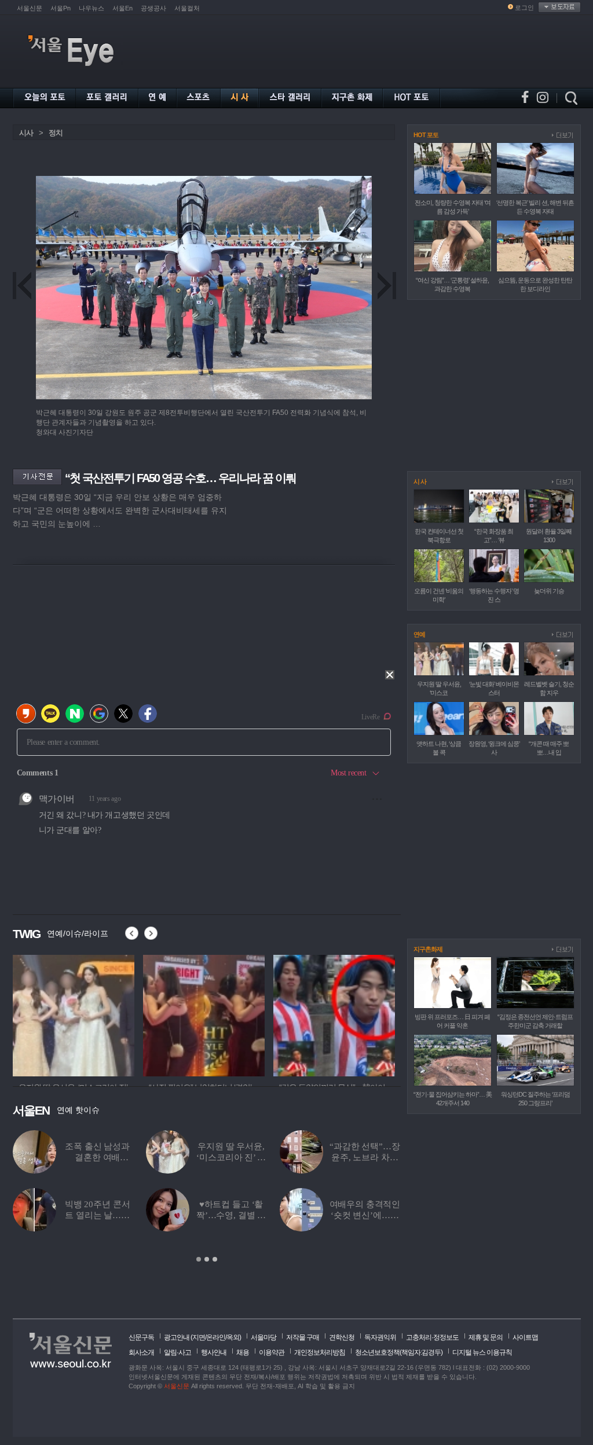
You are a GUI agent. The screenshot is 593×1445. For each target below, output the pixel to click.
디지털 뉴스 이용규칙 (482, 1352)
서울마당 (263, 1337)
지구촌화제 (427, 949)
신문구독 (141, 1337)
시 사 (419, 481)
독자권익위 (380, 1337)
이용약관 (271, 1352)
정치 (56, 132)
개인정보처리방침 (319, 1352)
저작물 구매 (302, 1337)
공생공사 (153, 8)
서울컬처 (187, 8)
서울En (122, 8)
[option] (75, 1014)
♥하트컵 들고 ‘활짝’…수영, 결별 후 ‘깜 (231, 1215)
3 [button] (215, 1259)
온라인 (215, 1337)
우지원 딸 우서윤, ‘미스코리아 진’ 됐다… (230, 1157)
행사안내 (213, 1352)
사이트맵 (525, 1337)
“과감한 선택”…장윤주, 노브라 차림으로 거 (365, 1157)
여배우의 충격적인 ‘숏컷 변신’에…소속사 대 (365, 1215)
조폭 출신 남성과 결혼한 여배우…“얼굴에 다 (97, 1157)
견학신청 (341, 1337)
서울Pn (60, 8)
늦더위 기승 (549, 590)
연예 (419, 634)
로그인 (524, 7)
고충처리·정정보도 (432, 1337)
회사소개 (141, 1352)
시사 (26, 132)
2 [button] (206, 1259)
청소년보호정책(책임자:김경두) (398, 1352)
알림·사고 (177, 1352)
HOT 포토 (425, 134)
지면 (198, 1337)
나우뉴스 (91, 8)
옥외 (232, 1337)
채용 (242, 1352)
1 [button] (198, 1259)
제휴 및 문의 (485, 1337)
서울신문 (29, 8)
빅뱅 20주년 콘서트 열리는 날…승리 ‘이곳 (97, 1215)
